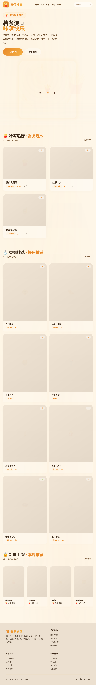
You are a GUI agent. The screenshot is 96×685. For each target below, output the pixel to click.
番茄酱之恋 (54, 642)
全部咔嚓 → (88, 140)
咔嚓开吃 (13, 52)
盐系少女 (53, 638)
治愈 (53, 4)
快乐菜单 (33, 52)
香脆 (42, 4)
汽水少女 (9, 665)
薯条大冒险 (54, 635)
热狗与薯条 (10, 658)
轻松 (48, 4)
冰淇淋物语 (10, 669)
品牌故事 (53, 658)
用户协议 (53, 665)
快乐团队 (53, 662)
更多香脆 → (88, 256)
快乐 (59, 4)
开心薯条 (53, 645)
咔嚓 (37, 4)
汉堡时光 (9, 662)
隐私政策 (53, 669)
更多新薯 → (88, 559)
